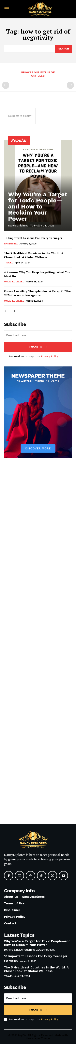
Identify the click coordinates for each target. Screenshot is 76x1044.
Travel (8, 262)
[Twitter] (52, 875)
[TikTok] (41, 875)
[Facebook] (8, 875)
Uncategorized (14, 281)
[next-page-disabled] (70, 85)
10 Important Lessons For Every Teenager (33, 238)
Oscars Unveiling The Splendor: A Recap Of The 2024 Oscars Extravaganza (37, 293)
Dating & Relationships (19, 949)
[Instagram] (19, 875)
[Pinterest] (30, 875)
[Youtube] (63, 875)
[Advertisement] (38, 648)
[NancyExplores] (39, 8)
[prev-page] (5, 85)
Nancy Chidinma (18, 225)
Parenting (11, 243)
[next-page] (13, 311)
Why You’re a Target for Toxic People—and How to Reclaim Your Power (37, 206)
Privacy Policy (49, 356)
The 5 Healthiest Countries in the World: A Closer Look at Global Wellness (33, 255)
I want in (35, 346)
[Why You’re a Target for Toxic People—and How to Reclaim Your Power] (38, 185)
